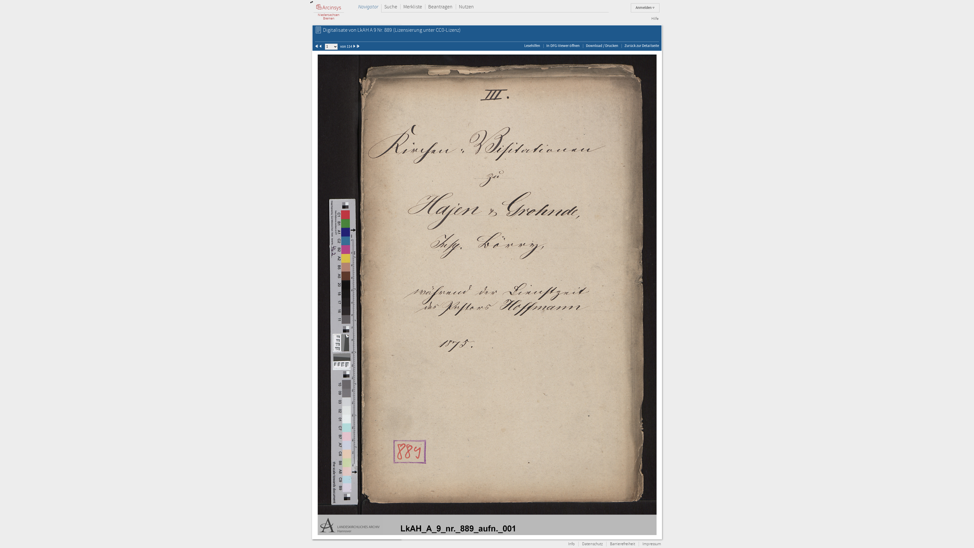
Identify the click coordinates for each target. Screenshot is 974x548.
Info (571, 544)
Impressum (651, 544)
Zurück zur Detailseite (641, 45)
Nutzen (466, 7)
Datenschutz (592, 544)
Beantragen (440, 7)
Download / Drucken (602, 45)
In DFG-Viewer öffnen (563, 45)
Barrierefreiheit (622, 544)
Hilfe (654, 18)
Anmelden (644, 7)
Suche (390, 7)
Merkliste (412, 7)
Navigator (368, 7)
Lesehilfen (532, 45)
